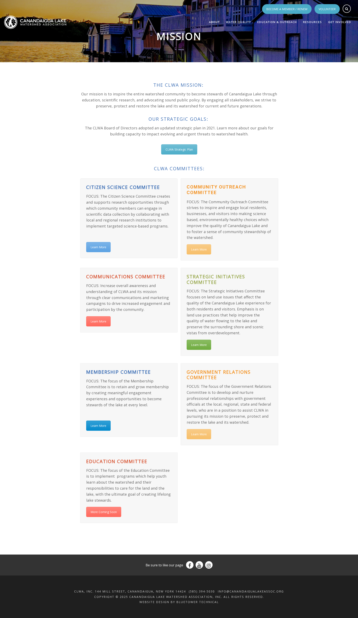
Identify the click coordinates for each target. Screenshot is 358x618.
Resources (312, 22)
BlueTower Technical (197, 602)
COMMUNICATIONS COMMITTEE (125, 276)
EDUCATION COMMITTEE (116, 461)
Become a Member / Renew (286, 9)
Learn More (98, 247)
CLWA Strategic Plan (179, 149)
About (214, 22)
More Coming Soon (104, 512)
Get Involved (339, 22)
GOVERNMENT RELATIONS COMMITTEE (219, 374)
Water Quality (238, 22)
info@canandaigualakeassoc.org (251, 591)
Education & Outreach (277, 22)
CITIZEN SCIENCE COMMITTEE (123, 187)
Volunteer (327, 9)
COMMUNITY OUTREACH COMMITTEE (216, 189)
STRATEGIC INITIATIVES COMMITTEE (216, 279)
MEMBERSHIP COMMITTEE (118, 372)
